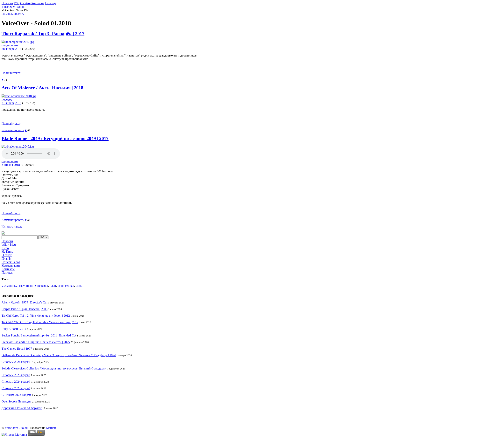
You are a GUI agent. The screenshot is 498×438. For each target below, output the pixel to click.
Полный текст (11, 73)
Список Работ (11, 262)
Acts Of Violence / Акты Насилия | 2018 (42, 87)
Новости (7, 3)
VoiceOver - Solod (13, 6)
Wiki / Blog (9, 244)
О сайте (25, 3)
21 (3, 103)
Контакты (37, 3)
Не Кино (7, 251)
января (9, 48)
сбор (61, 285)
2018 (18, 48)
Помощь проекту (13, 13)
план (53, 285)
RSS (16, 3)
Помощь (50, 3)
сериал (69, 285)
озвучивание (10, 45)
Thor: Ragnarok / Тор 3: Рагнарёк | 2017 (43, 33)
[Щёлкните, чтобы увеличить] (18, 41)
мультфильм (10, 285)
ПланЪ (6, 258)
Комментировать (13, 130)
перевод (7, 99)
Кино (5, 248)
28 (3, 48)
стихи (79, 285)
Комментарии (11, 265)
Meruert (51, 427)
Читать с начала (12, 226)
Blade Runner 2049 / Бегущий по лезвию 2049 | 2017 (55, 138)
